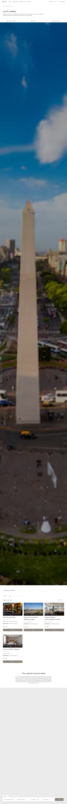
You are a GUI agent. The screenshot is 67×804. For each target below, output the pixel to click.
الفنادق (6, 6)
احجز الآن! (12, 629)
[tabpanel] (33, 633)
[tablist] (33, 796)
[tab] (5, 796)
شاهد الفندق (5, 626)
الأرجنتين (9, 6)
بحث (59, 799)
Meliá (3, 6)
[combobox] (56, 1)
